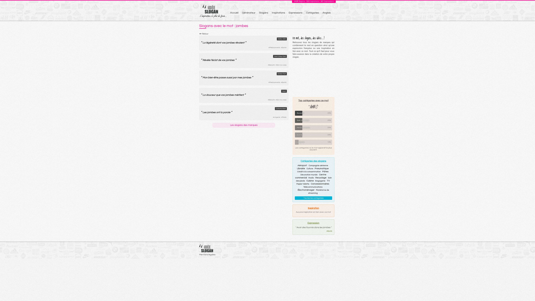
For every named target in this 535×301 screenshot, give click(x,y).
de (219, 60)
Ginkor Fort (282, 74)
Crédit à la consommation (309, 172)
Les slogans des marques (244, 125)
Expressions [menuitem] (295, 12)
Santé (284, 47)
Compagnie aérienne (318, 166)
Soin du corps (281, 65)
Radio (311, 178)
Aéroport (302, 165)
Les (205, 112)
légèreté (210, 42)
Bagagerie (320, 181)
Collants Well (281, 109)
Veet (284, 91)
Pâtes (325, 171)
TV (328, 181)
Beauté (272, 65)
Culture (310, 169)
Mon (205, 77)
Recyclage (320, 178)
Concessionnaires (320, 184)
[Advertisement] (313, 77)
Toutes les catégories (313, 198)
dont (218, 42)
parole (226, 112)
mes (239, 77)
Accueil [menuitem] (234, 12)
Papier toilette (302, 184)
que (218, 95)
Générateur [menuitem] (248, 12)
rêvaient (239, 42)
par (235, 77)
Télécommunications (312, 187)
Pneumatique (322, 168)
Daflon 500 (282, 39)
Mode (284, 117)
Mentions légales (207, 255)
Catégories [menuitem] (312, 12)
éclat (214, 60)
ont (218, 112)
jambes (230, 42)
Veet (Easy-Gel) (280, 56)
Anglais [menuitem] (327, 12)
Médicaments (274, 47)
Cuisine (310, 181)
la (221, 112)
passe (222, 77)
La (204, 42)
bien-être (213, 77)
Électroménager (306, 190)
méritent (239, 95)
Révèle (206, 60)
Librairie (301, 168)
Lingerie (277, 117)
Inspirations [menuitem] (278, 12)
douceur (210, 95)
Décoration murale (309, 175)
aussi (229, 77)
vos (224, 42)
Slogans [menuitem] (263, 12)
